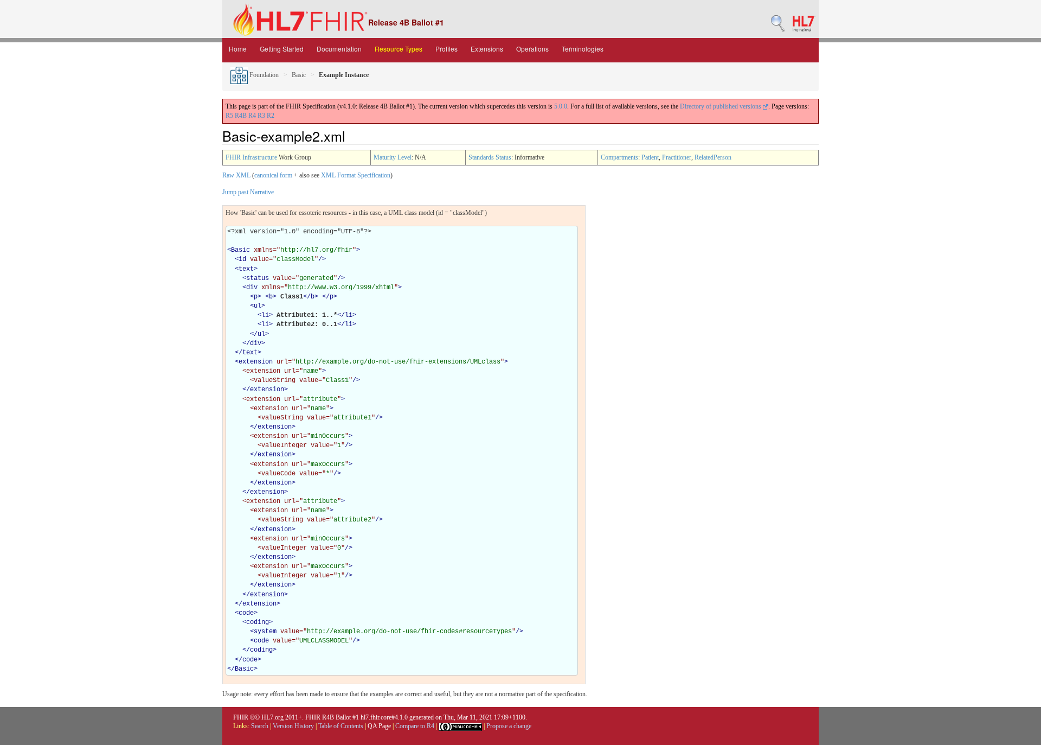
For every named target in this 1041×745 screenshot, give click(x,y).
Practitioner (676, 157)
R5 (229, 115)
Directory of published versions (721, 106)
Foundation (263, 75)
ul (257, 306)
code (246, 613)
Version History (293, 726)
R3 (261, 115)
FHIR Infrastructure (251, 157)
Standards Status (489, 157)
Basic (299, 75)
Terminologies (582, 48)
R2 (270, 115)
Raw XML (236, 175)
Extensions (487, 48)
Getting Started (282, 48)
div (252, 287)
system (265, 631)
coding (257, 622)
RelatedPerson (713, 157)
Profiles (446, 48)
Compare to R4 (414, 726)
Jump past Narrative (248, 192)
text (246, 269)
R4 (252, 115)
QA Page (379, 726)
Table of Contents (340, 726)
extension (256, 362)
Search (259, 726)
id (242, 259)
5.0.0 (560, 106)
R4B (241, 115)
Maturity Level (393, 157)
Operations (532, 48)
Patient (650, 157)
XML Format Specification (355, 175)
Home (238, 48)
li (265, 315)
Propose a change (508, 726)
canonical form (273, 175)
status (257, 278)
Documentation (339, 48)
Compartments (619, 157)
